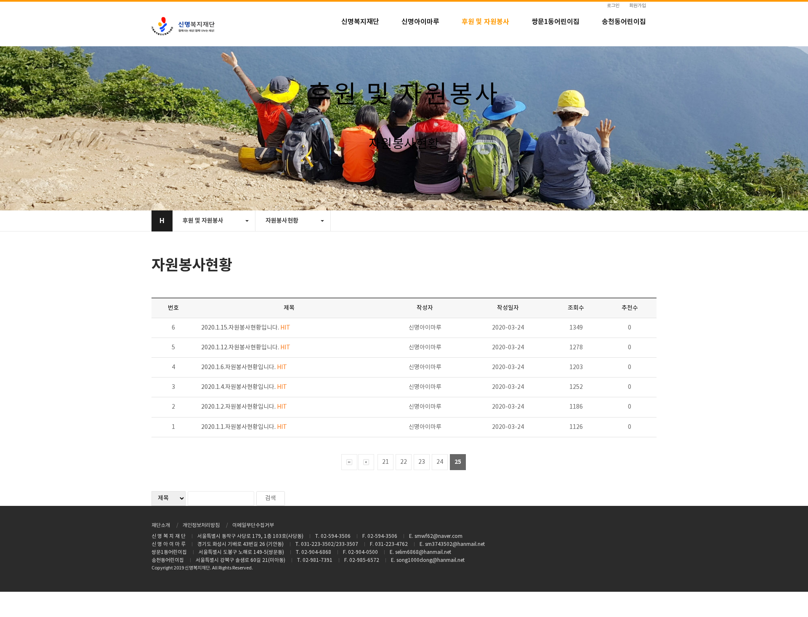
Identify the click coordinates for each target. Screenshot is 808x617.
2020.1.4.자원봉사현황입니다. (244, 387)
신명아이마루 (420, 22)
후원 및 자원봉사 (485, 22)
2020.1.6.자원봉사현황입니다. (244, 367)
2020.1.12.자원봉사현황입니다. (245, 347)
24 (439, 462)
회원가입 (637, 5)
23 (421, 462)
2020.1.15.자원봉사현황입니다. (245, 327)
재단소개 (161, 525)
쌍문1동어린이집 (555, 22)
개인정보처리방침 (201, 525)
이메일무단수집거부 (253, 525)
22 (403, 462)
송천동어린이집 (624, 22)
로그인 (613, 5)
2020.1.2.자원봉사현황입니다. (244, 407)
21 (385, 462)
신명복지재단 (360, 22)
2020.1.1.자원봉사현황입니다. (244, 427)
